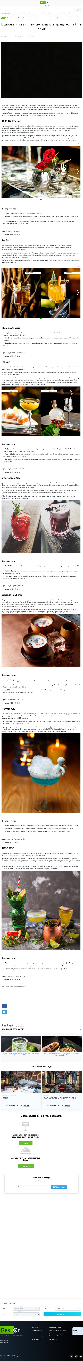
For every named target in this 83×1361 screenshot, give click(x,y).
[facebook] (41, 1006)
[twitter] (41, 1012)
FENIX (8, 13)
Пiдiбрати (61, 1314)
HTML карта (35, 1339)
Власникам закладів (38, 1336)
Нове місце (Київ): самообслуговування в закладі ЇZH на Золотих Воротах (62, 1054)
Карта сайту (53, 1339)
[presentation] (3, 171)
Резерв (25, 1143)
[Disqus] (41, 1220)
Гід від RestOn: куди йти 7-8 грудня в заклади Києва (21, 1054)
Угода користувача (55, 1327)
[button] (40, 199)
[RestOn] (4, 18)
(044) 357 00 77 (4, 1340)
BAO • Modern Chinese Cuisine (60, 1098)
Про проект (35, 1327)
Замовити (26, 1166)
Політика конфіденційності (57, 1330)
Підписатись (60, 1187)
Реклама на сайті (37, 1330)
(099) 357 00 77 (4, 1342)
